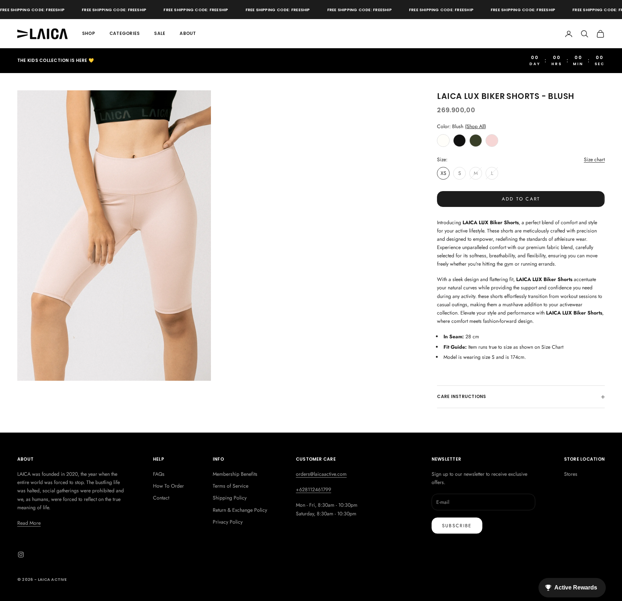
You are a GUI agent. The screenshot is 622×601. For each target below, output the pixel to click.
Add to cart (521, 198)
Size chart (594, 159)
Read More (29, 523)
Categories (124, 33)
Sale (159, 33)
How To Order (168, 485)
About (188, 33)
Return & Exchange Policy (240, 510)
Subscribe (457, 525)
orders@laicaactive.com (321, 474)
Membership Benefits (235, 474)
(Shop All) (475, 126)
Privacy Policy (228, 521)
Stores (570, 474)
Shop (88, 33)
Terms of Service (230, 485)
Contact (161, 497)
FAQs (158, 474)
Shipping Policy (230, 497)
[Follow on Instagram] (20, 554)
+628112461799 (313, 489)
